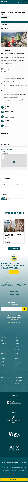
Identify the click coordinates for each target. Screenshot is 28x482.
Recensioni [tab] (4, 24)
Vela (16, 347)
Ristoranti (3, 358)
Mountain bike (17, 336)
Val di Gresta (3, 344)
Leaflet (2, 168)
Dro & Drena (3, 341)
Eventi (16, 356)
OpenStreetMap (7, 168)
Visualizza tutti (14, 248)
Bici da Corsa (17, 338)
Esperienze (17, 374)
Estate (2, 374)
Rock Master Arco (12, 198)
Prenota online (14, 479)
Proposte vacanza (18, 376)
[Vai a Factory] (14, 474)
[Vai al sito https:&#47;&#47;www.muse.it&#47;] (14, 434)
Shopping (3, 365)
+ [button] (2, 156)
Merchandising (18, 362)
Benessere (3, 362)
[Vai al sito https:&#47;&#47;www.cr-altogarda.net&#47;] (14, 403)
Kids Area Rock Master (15, 92)
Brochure (17, 383)
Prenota (13, 272)
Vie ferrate (17, 343)
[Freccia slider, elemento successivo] (23, 39)
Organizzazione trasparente (12, 462)
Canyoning (17, 349)
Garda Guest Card (18, 377)
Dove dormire (17, 373)
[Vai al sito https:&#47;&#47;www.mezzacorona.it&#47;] (14, 419)
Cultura (16, 359)
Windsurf (17, 346)
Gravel (16, 337)
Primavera (3, 373)
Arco (2, 334)
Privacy (19, 460)
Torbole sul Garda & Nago (5, 336)
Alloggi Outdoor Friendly (19, 333)
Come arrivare (17, 379)
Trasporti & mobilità (18, 380)
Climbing (16, 341)
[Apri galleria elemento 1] (14, 39)
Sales (22, 462)
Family (16, 361)
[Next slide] (27, 232)
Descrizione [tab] (5, 21)
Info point (17, 382)
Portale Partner (14, 464)
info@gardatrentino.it (14, 294)
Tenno (2, 340)
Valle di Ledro (3, 337)
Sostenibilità (17, 364)
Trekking (16, 340)
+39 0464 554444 (14, 292)
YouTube (19, 316)
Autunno (2, 376)
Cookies (10, 460)
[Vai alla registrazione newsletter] (24, 309)
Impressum (4, 460)
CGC (20, 464)
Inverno (2, 377)
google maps (14, 97)
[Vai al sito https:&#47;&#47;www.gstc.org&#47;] (14, 448)
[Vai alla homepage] (4, 2)
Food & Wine (3, 356)
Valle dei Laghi (3, 343)
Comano (2, 338)
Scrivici (14, 460)
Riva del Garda (3, 333)
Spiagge (2, 361)
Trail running (17, 344)
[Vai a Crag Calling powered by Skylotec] (14, 225)
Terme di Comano (4, 364)
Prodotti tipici (3, 359)
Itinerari (16, 334)
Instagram (14, 316)
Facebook (9, 316)
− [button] (2, 158)
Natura (16, 358)
